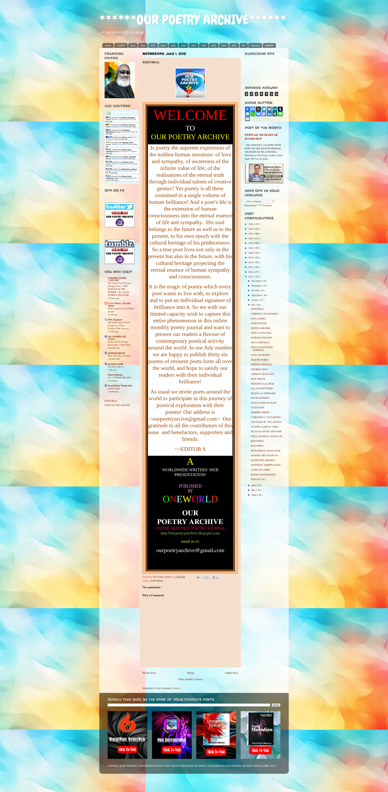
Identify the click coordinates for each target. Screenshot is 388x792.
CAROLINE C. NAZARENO (266, 417)
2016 (142, 45)
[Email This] (203, 577)
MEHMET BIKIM (260, 412)
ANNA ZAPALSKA (261, 332)
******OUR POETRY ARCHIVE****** (192, 19)
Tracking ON (130, 183)
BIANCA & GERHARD (263, 393)
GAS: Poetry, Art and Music (119, 304)
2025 (234, 45)
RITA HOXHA (117, 158)
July (253, 304)
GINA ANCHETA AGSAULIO (266, 436)
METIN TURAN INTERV (121, 119)
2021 (193, 45)
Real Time (120, 183)
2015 (132, 45)
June (253, 485)
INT (243, 45)
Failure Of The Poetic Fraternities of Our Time (119, 343)
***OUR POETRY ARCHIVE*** (123, 171)
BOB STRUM (258, 378)
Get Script (112, 183)
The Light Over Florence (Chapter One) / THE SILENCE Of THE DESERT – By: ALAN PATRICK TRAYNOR (119, 289)
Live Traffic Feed (121, 112)
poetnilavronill (115, 364)
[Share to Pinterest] (217, 577)
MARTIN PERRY (260, 359)
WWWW (269, 45)
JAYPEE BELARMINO (263, 460)
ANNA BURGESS (260, 355)
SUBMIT (121, 45)
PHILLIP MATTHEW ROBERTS (262, 348)
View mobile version (190, 679)
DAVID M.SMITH (260, 398)
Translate (267, 205)
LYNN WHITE (125, 151)
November (256, 285)
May (253, 490)
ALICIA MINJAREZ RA (128, 178)
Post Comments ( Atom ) (168, 688)
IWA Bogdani (115, 319)
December (256, 280)
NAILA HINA (125, 132)
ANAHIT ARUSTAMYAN (264, 455)
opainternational (116, 353)
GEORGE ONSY (259, 369)
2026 (251, 224)
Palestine (255, 45)
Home (108, 45)
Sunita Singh (114, 388)
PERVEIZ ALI (258, 479)
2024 (223, 45)
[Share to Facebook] (214, 577)
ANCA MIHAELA (260, 342)
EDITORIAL (157, 580)
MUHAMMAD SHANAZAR (266, 450)
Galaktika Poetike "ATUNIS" (117, 279)
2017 (153, 45)
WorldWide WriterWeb (120, 385)
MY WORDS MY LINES (117, 338)
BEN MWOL (257, 441)
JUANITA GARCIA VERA (264, 426)
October (255, 290)
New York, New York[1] (119, 355)
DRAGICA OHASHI (119, 144)
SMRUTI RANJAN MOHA (121, 164)
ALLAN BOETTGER (262, 388)
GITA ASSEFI (258, 318)
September (256, 295)
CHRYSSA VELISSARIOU (265, 313)
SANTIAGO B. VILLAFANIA (266, 421)
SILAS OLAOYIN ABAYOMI (266, 431)
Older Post (231, 673)
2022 (203, 45)
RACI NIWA (257, 445)
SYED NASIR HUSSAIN (264, 402)
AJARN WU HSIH (260, 469)
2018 (163, 45)
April (254, 494)
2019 (173, 45)
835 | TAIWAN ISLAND (119, 377)
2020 (183, 45)
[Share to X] (210, 577)
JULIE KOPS (257, 407)
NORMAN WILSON (261, 337)
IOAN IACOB (117, 127)
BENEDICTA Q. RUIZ (262, 383)
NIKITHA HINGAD (261, 364)
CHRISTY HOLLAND (262, 374)
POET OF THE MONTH (117, 405)
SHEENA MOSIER (261, 328)
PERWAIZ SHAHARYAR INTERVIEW (261, 137)
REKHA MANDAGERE (263, 474)
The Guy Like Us (116, 366)
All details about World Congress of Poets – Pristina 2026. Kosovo (119, 325)
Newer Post (149, 673)
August (255, 300)
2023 (213, 45)
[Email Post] (197, 576)
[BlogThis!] (207, 577)
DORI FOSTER (259, 323)
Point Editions (115, 375)
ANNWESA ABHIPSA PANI (265, 465)
